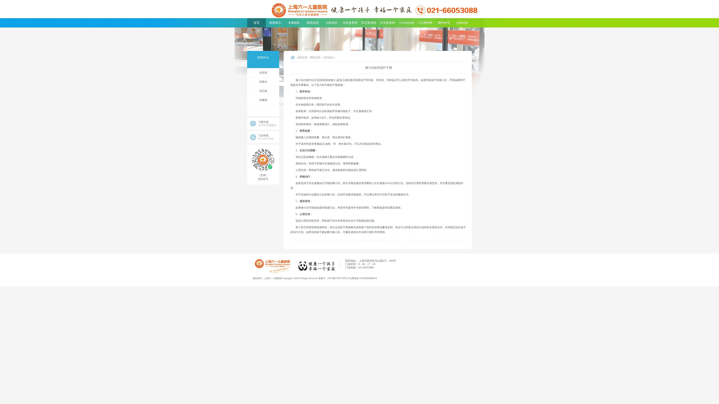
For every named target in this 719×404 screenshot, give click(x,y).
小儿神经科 (425, 22)
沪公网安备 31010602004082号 (362, 278)
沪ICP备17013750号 (337, 278)
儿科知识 (331, 22)
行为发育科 (387, 22)
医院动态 (313, 22)
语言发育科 (368, 22)
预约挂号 (444, 22)
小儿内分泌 (406, 22)
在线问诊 (462, 22)
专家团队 (294, 22)
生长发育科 (350, 22)
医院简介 (275, 22)
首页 (257, 22)
